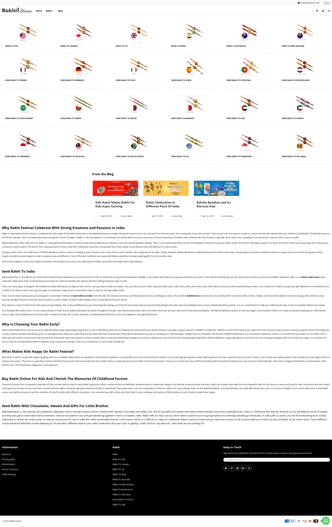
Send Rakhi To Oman (71, 118)
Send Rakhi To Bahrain (182, 118)
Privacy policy (8, 459)
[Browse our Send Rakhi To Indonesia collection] (28, 143)
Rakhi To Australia (236, 46)
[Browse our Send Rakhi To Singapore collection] (249, 143)
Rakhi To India (178, 46)
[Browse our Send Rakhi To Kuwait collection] (304, 105)
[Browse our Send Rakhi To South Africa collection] (138, 143)
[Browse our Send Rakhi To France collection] (28, 67)
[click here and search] (329, 10)
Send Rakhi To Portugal (239, 80)
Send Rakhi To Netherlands (296, 80)
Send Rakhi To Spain (181, 80)
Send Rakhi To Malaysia (73, 156)
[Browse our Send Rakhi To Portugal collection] (249, 67)
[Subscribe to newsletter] (327, 460)
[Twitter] (226, 468)
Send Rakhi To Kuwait (293, 118)
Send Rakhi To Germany (72, 80)
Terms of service (10, 469)
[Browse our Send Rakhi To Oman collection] (83, 105)
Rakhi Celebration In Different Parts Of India (162, 204)
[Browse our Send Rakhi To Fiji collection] (194, 143)
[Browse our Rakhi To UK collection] (138, 33)
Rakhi (49, 10)
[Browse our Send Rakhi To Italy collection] (138, 67)
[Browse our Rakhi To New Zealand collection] (304, 33)
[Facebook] (231, 468)
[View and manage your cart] (317, 10)
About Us (6, 454)
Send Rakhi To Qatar (126, 118)
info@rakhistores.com (309, 3)
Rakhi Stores (15, 521)
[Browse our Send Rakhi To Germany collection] (83, 67)
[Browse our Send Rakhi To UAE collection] (249, 105)
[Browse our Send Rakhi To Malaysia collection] (83, 143)
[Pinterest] (237, 468)
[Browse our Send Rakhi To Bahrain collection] (194, 105)
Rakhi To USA (11, 46)
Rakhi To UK (122, 46)
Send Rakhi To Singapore (239, 156)
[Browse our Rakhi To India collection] (194, 33)
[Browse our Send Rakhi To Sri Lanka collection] (304, 143)
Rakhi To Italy (119, 504)
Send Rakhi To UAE (236, 118)
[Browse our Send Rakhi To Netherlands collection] (304, 67)
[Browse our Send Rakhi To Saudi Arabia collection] (28, 105)
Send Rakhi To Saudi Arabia (19, 118)
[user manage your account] (323, 10)
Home (39, 10)
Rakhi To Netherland (123, 489)
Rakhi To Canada (69, 46)
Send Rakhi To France (16, 80)
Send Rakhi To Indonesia (17, 156)
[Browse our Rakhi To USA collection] (28, 33)
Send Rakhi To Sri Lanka (294, 156)
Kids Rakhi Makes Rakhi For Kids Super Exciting (115, 204)
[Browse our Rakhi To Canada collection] (83, 33)
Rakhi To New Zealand (293, 46)
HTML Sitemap (9, 474)
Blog (60, 10)
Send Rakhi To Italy (126, 80)
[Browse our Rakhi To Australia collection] (249, 33)
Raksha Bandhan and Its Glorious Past (213, 204)
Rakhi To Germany (121, 494)
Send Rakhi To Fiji (180, 156)
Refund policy (8, 464)
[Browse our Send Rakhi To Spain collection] (194, 67)
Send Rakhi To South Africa (130, 156)
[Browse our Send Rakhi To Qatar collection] (138, 105)
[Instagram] (249, 468)
